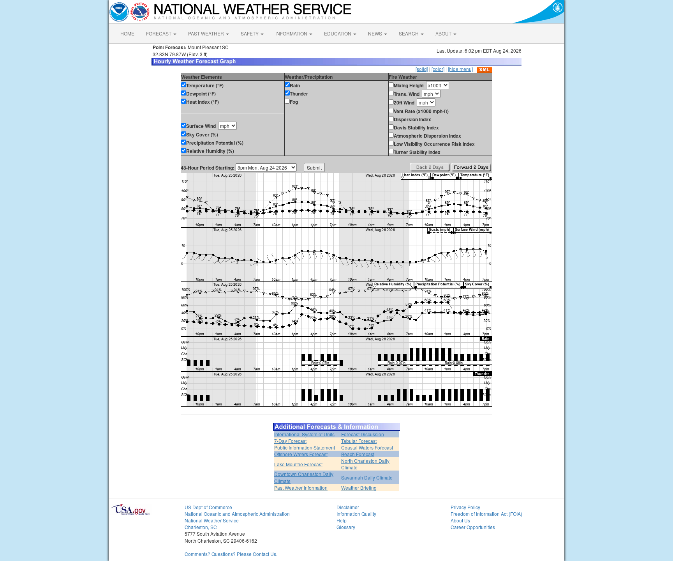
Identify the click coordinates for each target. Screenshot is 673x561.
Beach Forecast (357, 454)
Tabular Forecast (359, 440)
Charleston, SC (201, 527)
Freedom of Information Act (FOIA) (486, 513)
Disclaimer (347, 507)
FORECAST (159, 33)
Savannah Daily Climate (367, 477)
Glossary (345, 527)
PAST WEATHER (206, 33)
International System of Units (304, 434)
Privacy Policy (465, 507)
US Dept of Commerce (208, 507)
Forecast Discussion (362, 434)
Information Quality (356, 513)
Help (341, 520)
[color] (438, 68)
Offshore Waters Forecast (301, 454)
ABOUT (444, 33)
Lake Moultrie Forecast (298, 464)
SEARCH (409, 33)
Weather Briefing (359, 487)
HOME (127, 33)
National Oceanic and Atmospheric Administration (237, 513)
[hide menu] (460, 68)
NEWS (375, 33)
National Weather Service (212, 520)
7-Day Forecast (290, 440)
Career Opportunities (473, 527)
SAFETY (250, 33)
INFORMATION (291, 33)
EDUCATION (338, 33)
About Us (460, 520)
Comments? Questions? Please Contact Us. (231, 553)
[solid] (422, 68)
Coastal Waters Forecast (367, 447)
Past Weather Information (301, 487)
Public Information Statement (304, 447)
